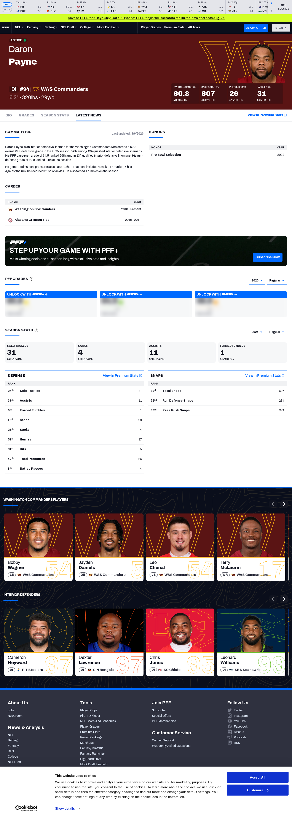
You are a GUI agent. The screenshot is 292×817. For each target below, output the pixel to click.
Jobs (11, 710)
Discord (239, 732)
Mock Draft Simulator (94, 764)
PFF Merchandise (164, 721)
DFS (11, 751)
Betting (13, 740)
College (13, 756)
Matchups (87, 742)
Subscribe (159, 710)
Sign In (281, 27)
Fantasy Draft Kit (91, 748)
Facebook (240, 726)
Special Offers (161, 715)
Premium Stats (90, 732)
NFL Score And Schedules (98, 721)
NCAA (7, 9)
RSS (237, 742)
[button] (267, 257)
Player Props (88, 710)
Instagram (241, 715)
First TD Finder (90, 715)
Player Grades (90, 726)
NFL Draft (14, 762)
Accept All (257, 777)
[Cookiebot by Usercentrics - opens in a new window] (26, 808)
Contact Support (163, 740)
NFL (7, 4)
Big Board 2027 (90, 759)
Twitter (238, 710)
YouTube (240, 721)
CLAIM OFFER (256, 27)
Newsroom (15, 715)
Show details (65, 808)
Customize (255, 790)
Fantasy (13, 745)
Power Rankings (91, 737)
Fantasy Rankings (92, 753)
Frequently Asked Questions (171, 745)
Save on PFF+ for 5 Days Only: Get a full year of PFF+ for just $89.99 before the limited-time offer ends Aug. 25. (146, 18)
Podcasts (240, 737)
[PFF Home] (6, 28)
